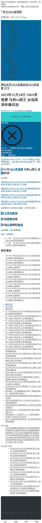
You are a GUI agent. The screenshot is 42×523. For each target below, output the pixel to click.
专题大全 (22, 513)
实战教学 (13, 70)
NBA (8, 148)
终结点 (11, 433)
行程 (36, 440)
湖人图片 (14, 442)
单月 (9, 435)
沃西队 (19, 440)
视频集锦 (9, 42)
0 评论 (24, 111)
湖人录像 (13, 38)
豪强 (28, 433)
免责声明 (4, 513)
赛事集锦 (13, 47)
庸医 (27, 435)
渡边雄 (33, 433)
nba (2, 178)
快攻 (11, 428)
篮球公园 (14, 430)
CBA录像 (9, 49)
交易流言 (13, 79)
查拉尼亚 (26, 437)
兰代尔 (33, 437)
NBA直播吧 (10, 75)
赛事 (9, 219)
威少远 (13, 437)
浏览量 (19, 428)
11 (14, 159)
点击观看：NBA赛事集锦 (11, 230)
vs (30, 169)
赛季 (30, 159)
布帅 (12, 435)
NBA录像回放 (20, 84)
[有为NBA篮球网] (11, 11)
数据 (15, 213)
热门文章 (9, 307)
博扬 (14, 440)
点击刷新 (29, 111)
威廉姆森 (34, 430)
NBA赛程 (9, 52)
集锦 (20, 224)
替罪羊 (22, 435)
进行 (8, 162)
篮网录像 (13, 40)
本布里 (24, 440)
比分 (2, 164)
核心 (20, 430)
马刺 (21, 162)
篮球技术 (13, 68)
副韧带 (17, 435)
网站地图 (13, 513)
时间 (6, 159)
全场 (30, 162)
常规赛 (12, 26)
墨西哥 (35, 428)
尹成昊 (20, 442)
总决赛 (12, 33)
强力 (7, 428)
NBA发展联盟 (15, 35)
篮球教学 (9, 63)
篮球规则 (13, 65)
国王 (26, 162)
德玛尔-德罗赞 (27, 428)
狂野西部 (19, 437)
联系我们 (31, 513)
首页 (7, 21)
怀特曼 (10, 440)
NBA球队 (15, 162)
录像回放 (9, 23)
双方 (4, 213)
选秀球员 (13, 61)
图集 (7, 56)
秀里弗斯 (30, 440)
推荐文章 (9, 309)
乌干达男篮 (33, 435)
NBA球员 (9, 58)
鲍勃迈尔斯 (26, 430)
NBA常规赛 (18, 111)
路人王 (12, 72)
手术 (16, 433)
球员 (9, 213)
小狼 (9, 442)
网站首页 (6, 84)
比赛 (6, 155)
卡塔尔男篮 (22, 433)
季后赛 (12, 30)
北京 (2, 159)
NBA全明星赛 (15, 28)
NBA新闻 (9, 77)
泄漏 (14, 428)
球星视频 (13, 45)
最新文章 (9, 304)
